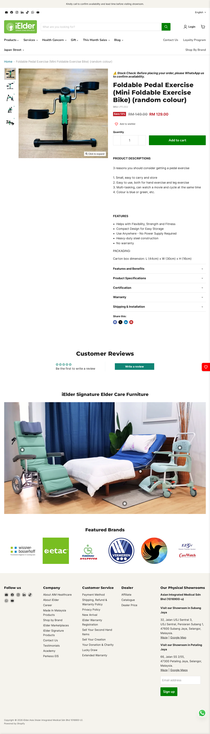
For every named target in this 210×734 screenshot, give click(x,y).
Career (47, 605)
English (199, 12)
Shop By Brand (195, 50)
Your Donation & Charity (98, 644)
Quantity (118, 132)
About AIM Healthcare (57, 594)
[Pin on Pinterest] (131, 322)
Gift (74, 40)
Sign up (169, 691)
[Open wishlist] (206, 367)
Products (10, 40)
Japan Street (13, 50)
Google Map (178, 637)
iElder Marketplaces (56, 625)
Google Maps (179, 670)
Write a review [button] (134, 366)
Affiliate (126, 594)
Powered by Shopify (14, 723)
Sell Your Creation (94, 639)
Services (29, 40)
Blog (117, 40)
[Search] (166, 27)
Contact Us (170, 40)
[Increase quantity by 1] (142, 140)
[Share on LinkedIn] (126, 322)
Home (8, 61)
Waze (164, 637)
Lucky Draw (89, 650)
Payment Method (93, 594)
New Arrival (89, 614)
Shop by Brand (52, 620)
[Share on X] (120, 322)
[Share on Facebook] (115, 322)
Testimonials (51, 645)
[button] (10, 73)
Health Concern (53, 40)
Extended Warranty (94, 655)
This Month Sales (95, 40)
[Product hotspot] (22, 449)
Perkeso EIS (51, 656)
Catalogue (128, 600)
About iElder (51, 600)
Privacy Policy (91, 609)
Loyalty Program (194, 40)
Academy (49, 650)
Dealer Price (129, 605)
